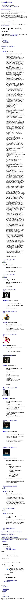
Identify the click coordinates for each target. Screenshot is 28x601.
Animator (6, 300)
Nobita (26, 539)
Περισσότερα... (7, 581)
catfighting (5, 41)
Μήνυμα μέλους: (5, 558)
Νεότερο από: (5, 564)
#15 (4, 290)
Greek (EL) (5, 586)
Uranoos (5, 431)
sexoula (5, 322)
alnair (5, 280)
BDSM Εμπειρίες (14, 34)
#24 (4, 529)
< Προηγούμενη (4, 46)
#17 (4, 335)
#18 (4, 356)
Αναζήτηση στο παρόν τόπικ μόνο (15, 568)
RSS (4, 594)
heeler (5, 345)
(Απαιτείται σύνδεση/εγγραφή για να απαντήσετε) (11, 531)
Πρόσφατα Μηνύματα (10, 549)
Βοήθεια (5, 590)
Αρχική (4, 591)
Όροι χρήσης (6, 596)
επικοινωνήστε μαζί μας (5, 25)
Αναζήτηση (8, 548)
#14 (4, 276)
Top (4, 592)
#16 (4, 312)
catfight (4, 40)
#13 (4, 261)
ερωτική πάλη (6, 42)
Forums (5, 541)
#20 (4, 421)
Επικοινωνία (6, 589)
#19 (4, 389)
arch (5, 35)
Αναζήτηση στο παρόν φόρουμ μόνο (16, 569)
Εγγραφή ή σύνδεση (6, 2)
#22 (4, 487)
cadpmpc (5, 398)
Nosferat (5, 365)
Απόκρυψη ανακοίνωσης (6, 9)
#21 (4, 448)
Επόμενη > (12, 46)
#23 (4, 509)
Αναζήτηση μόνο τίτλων (13, 556)
